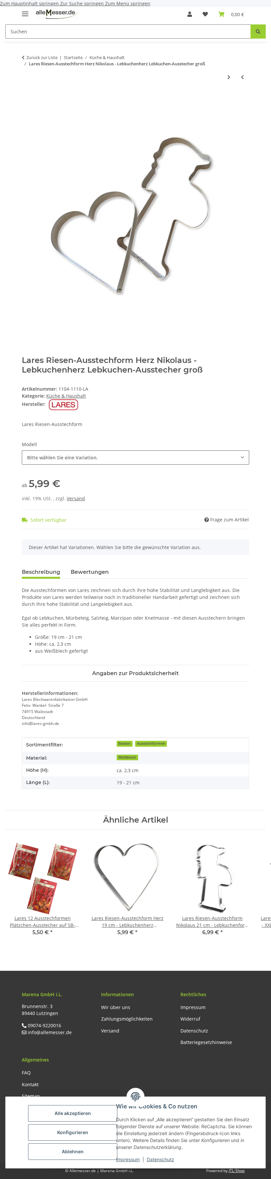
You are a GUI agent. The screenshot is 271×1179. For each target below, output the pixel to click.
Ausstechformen (151, 743)
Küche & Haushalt (66, 396)
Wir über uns (115, 1007)
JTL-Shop (237, 1170)
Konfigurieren (72, 1132)
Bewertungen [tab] (90, 572)
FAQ (26, 1072)
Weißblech (127, 757)
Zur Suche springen (82, 3)
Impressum (128, 1159)
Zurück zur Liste (42, 57)
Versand (76, 498)
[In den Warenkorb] (27, 98)
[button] (189, 14)
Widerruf (190, 1019)
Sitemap (31, 1096)
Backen (124, 743)
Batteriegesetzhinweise (206, 1042)
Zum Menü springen (127, 3)
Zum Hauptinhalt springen (30, 3)
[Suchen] (258, 31)
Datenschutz (160, 1159)
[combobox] (135, 457)
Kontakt (30, 1084)
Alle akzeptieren (73, 1113)
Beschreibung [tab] (41, 572)
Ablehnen (73, 1151)
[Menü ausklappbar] (25, 11)
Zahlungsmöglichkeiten (127, 1019)
